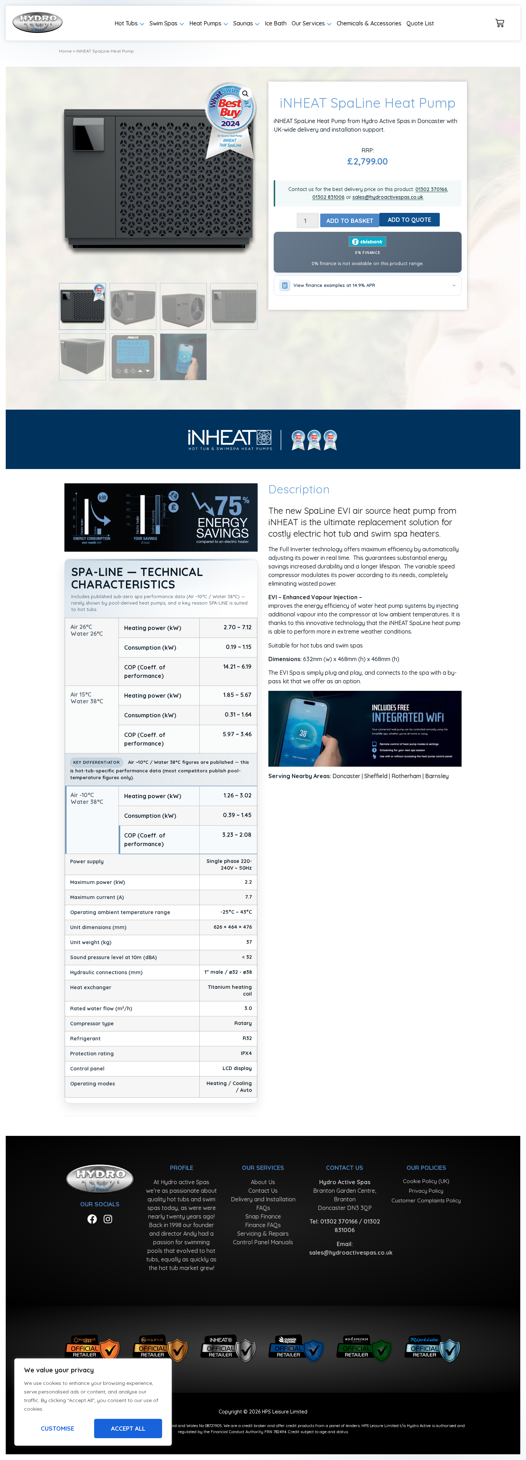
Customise (57, 1428)
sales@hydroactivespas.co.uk (387, 197)
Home (65, 51)
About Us (263, 1182)
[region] (93, 1402)
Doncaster (346, 776)
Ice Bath (276, 23)
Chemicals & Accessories (369, 23)
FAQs (263, 1207)
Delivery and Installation (263, 1199)
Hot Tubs (126, 23)
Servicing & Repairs (263, 1233)
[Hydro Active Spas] (38, 23)
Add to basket (349, 220)
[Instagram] (108, 1219)
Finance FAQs (263, 1225)
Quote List (420, 23)
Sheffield (376, 776)
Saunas (243, 23)
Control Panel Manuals (263, 1242)
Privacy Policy (426, 1190)
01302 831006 (328, 197)
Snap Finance (263, 1216)
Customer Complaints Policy (426, 1200)
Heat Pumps (205, 23)
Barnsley (437, 776)
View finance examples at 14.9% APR (334, 285)
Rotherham (406, 776)
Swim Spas (163, 23)
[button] (245, 93)
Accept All (128, 1428)
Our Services (308, 23)
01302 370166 (431, 189)
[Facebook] (92, 1219)
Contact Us (263, 1190)
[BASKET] (499, 23)
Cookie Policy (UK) (426, 1181)
